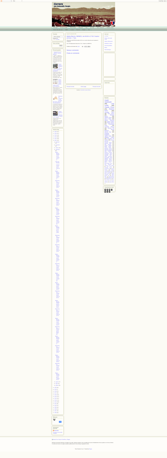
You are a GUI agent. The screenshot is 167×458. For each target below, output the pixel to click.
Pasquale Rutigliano (107, 134)
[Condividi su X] (87, 46)
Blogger (90, 448)
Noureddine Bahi (108, 157)
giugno (57, 385)
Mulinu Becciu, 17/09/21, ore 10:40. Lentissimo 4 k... (57, 258)
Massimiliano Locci (108, 163)
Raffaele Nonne (108, 158)
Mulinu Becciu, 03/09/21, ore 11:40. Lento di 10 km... (57, 358)
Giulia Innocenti (108, 156)
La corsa (72, 29)
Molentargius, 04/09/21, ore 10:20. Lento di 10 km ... (57, 349)
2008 (55, 409)
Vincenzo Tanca (108, 142)
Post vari (78, 29)
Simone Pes (108, 132)
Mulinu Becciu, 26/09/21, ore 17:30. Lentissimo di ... (57, 193)
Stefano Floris (108, 117)
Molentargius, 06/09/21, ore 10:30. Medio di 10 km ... (57, 330)
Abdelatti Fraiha (109, 137)
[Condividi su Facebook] (88, 46)
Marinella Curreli (108, 148)
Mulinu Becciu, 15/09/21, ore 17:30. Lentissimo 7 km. (57, 277)
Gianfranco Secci (108, 153)
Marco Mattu (108, 119)
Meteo (106, 47)
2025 (55, 133)
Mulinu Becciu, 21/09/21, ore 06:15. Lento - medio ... (57, 229)
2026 (55, 131)
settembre (58, 149)
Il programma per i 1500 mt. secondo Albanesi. (57, 53)
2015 (55, 396)
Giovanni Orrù (108, 155)
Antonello (56, 430)
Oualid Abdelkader (108, 101)
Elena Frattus (110, 121)
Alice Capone (108, 144)
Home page (55, 27)
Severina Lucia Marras (109, 165)
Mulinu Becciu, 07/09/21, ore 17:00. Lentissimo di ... (57, 321)
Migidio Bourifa (111, 177)
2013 (55, 400)
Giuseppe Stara (108, 154)
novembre (58, 144)
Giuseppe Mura (109, 112)
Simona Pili (111, 128)
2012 (55, 401)
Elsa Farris (111, 113)
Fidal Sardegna (108, 49)
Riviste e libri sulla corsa (58, 29)
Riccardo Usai (107, 168)
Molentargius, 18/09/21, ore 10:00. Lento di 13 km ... (57, 248)
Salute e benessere (100, 27)
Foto (89, 29)
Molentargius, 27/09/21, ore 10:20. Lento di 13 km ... (57, 184)
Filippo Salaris (110, 122)
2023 (55, 136)
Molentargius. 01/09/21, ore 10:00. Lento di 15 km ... (57, 367)
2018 (55, 391)
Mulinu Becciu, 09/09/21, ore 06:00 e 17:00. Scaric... (57, 304)
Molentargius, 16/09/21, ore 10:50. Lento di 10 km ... (57, 267)
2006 (55, 412)
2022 (55, 138)
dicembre (57, 142)
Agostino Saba (108, 143)
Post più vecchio (96, 86)
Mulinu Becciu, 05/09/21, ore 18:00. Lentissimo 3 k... (57, 340)
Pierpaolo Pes (108, 178)
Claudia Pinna (109, 107)
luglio (57, 383)
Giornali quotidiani (108, 45)
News (87, 27)
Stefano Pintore (111, 182)
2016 (55, 394)
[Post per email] (82, 46)
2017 (55, 392)
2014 (55, 398)
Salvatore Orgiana (108, 150)
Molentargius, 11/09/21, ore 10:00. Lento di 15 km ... (57, 294)
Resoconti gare (73, 27)
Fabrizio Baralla (108, 172)
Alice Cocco (109, 166)
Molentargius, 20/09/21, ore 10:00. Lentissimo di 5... (57, 239)
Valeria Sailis (108, 136)
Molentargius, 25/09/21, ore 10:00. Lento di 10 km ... (57, 202)
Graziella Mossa (109, 126)
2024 (55, 135)
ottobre (57, 147)
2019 (55, 389)
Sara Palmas (108, 151)
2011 (55, 403)
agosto (57, 381)
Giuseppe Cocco (108, 167)
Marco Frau (108, 162)
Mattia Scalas (108, 146)
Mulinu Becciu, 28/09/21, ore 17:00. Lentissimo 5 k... (57, 175)
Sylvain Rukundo (108, 160)
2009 (55, 407)
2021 (55, 140)
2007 (55, 410)
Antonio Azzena (108, 152)
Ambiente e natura (110, 27)
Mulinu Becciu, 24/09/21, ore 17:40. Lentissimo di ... (57, 211)
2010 (55, 405)
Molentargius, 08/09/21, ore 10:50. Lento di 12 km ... (57, 312)
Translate (57, 39)
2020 (55, 387)
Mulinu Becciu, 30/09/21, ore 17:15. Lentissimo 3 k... (57, 156)
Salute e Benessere (109, 41)
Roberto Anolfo (108, 159)
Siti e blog (92, 27)
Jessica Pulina (108, 147)
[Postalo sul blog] (86, 46)
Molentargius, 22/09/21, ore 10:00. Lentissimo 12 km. (57, 220)
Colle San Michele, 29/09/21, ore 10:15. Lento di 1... (57, 165)
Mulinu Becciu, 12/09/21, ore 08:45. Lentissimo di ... (57, 286)
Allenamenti (80, 27)
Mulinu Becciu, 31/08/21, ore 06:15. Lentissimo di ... (57, 376)
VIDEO (66, 29)
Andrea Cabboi (108, 145)
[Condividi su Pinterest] (89, 46)
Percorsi (83, 29)
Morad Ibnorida (109, 120)
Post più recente (70, 86)
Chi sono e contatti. (64, 27)
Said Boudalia (108, 164)
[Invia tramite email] (84, 46)
